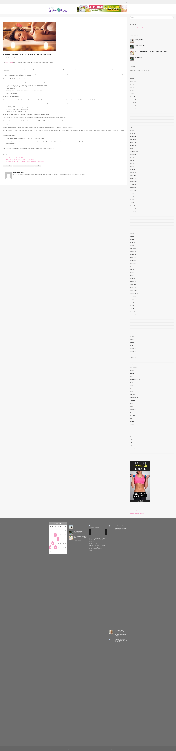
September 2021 (133, 260)
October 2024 (133, 148)
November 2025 (133, 109)
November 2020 (133, 291)
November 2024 (133, 145)
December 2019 (133, 321)
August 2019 (133, 333)
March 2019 (132, 345)
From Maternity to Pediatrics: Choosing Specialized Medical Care (121, 527)
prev (90, 532)
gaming (131, 403)
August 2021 (133, 263)
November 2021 (133, 254)
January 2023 (133, 212)
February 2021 (133, 281)
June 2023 (132, 197)
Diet (131, 388)
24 (50, 547)
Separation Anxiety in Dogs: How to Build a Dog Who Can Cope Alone (121, 641)
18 (52, 543)
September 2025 (134, 115)
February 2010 (133, 351)
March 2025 (132, 133)
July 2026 (132, 85)
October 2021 (133, 257)
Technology (132, 443)
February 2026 (133, 100)
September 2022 (134, 224)
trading (131, 446)
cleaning (131, 376)
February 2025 (133, 136)
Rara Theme (114, 749)
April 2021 (132, 275)
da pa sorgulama (140, 45)
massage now (17, 166)
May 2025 (132, 127)
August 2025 (133, 118)
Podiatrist (132, 421)
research (132, 425)
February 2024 (133, 172)
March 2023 (132, 206)
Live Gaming (132, 415)
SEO (131, 428)
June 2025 (132, 124)
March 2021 (132, 278)
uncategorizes (133, 449)
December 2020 (133, 288)
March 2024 (132, 169)
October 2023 (133, 184)
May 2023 (132, 200)
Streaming (132, 437)
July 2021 (132, 266)
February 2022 (133, 245)
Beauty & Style (133, 367)
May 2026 (132, 91)
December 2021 (133, 251)
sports (131, 434)
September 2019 (133, 330)
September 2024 (134, 151)
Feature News (133, 394)
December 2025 (133, 106)
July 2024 (132, 157)
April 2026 (132, 94)
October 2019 (133, 327)
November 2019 (133, 324)
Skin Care (132, 431)
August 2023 (133, 191)
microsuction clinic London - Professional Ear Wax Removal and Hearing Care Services (25, 161)
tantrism (38, 166)
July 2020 (132, 300)
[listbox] (98, 539)
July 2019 (132, 336)
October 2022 (133, 221)
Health (4, 57)
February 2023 (133, 209)
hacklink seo (138, 57)
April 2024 (132, 166)
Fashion (131, 391)
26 (55, 547)
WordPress (125, 749)
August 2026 (133, 81)
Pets (131, 418)
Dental (131, 382)
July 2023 (132, 194)
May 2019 (132, 342)
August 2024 (133, 154)
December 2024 (133, 142)
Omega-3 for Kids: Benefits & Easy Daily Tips (16, 158)
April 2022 (132, 239)
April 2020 (132, 309)
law (130, 412)
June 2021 (132, 269)
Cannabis (132, 373)
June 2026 (132, 88)
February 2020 (133, 315)
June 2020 (132, 303)
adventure (132, 361)
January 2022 (133, 248)
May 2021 (132, 272)
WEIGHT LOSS (133, 452)
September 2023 (133, 188)
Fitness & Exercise (134, 397)
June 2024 (132, 160)
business (132, 370)
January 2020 (133, 318)
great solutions (7, 166)
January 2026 (133, 103)
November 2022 (133, 218)
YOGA (131, 455)
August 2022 (133, 227)
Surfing (131, 440)
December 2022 (133, 215)
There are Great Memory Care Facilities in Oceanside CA (97, 539)
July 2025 (132, 121)
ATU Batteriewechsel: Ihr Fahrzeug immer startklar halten (151, 51)
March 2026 (132, 97)
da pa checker (139, 39)
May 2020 (132, 306)
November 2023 (133, 181)
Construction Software (135, 379)
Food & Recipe (133, 400)
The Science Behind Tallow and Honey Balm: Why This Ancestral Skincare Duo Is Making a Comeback (121, 633)
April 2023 (132, 203)
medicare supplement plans (137, 510)
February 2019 (133, 348)
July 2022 (132, 230)
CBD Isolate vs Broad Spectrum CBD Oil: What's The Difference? (20, 159)
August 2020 (133, 297)
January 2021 (133, 284)
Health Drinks (133, 409)
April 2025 (132, 130)
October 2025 (133, 112)
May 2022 (132, 236)
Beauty (131, 364)
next (106, 532)
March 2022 (132, 242)
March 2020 (132, 312)
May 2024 (132, 163)
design (131, 385)
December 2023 (133, 178)
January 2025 (133, 139)
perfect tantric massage (28, 166)
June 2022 (132, 233)
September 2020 (134, 294)
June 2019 (132, 339)
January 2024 (133, 175)
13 (58, 539)
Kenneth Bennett (18, 57)
